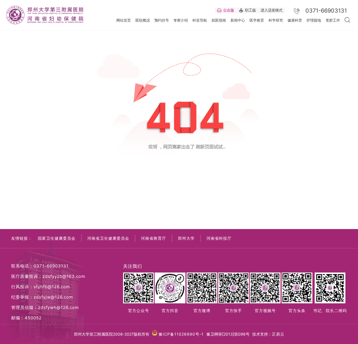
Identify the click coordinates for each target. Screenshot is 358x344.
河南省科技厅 (219, 238)
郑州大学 (186, 238)
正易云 (278, 334)
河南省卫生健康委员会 (108, 238)
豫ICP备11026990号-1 (181, 334)
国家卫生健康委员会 (57, 238)
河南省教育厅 (153, 238)
